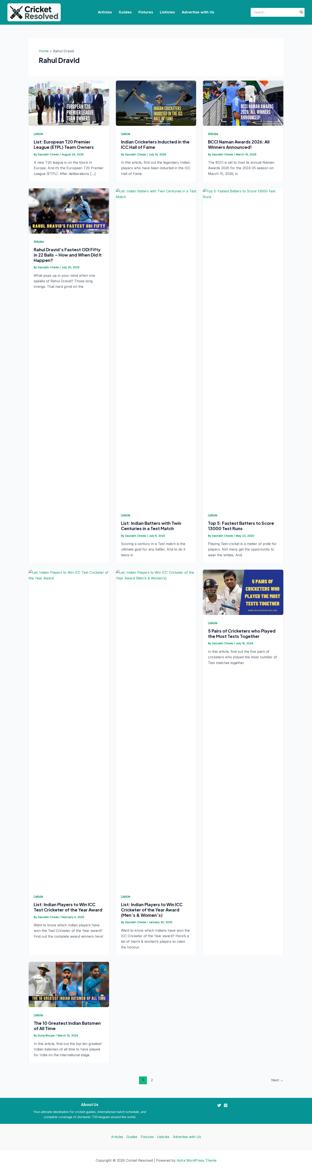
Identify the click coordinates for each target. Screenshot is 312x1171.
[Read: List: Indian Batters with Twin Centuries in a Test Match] (156, 347)
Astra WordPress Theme (196, 1160)
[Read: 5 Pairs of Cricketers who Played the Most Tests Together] (243, 592)
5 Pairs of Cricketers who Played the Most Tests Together (241, 633)
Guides (125, 12)
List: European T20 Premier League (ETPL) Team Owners (64, 144)
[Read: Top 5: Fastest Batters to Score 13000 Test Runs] (243, 347)
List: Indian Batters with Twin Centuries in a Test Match (151, 525)
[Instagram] (226, 1105)
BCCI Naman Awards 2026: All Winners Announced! (239, 144)
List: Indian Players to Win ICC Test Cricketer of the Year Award (68, 907)
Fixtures (145, 12)
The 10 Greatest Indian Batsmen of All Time (67, 1025)
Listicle (38, 134)
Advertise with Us (198, 12)
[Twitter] (219, 1105)
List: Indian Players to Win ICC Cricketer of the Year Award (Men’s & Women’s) (152, 909)
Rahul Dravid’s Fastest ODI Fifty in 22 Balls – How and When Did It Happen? (68, 255)
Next (277, 1080)
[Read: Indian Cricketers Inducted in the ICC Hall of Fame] (156, 103)
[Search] (301, 12)
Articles (105, 12)
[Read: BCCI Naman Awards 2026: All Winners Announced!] (243, 103)
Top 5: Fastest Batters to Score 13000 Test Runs (241, 525)
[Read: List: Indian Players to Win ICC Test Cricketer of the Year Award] (69, 729)
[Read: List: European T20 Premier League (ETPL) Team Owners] (69, 103)
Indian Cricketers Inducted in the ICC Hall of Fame (155, 144)
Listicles (167, 12)
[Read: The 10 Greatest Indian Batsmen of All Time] (69, 984)
